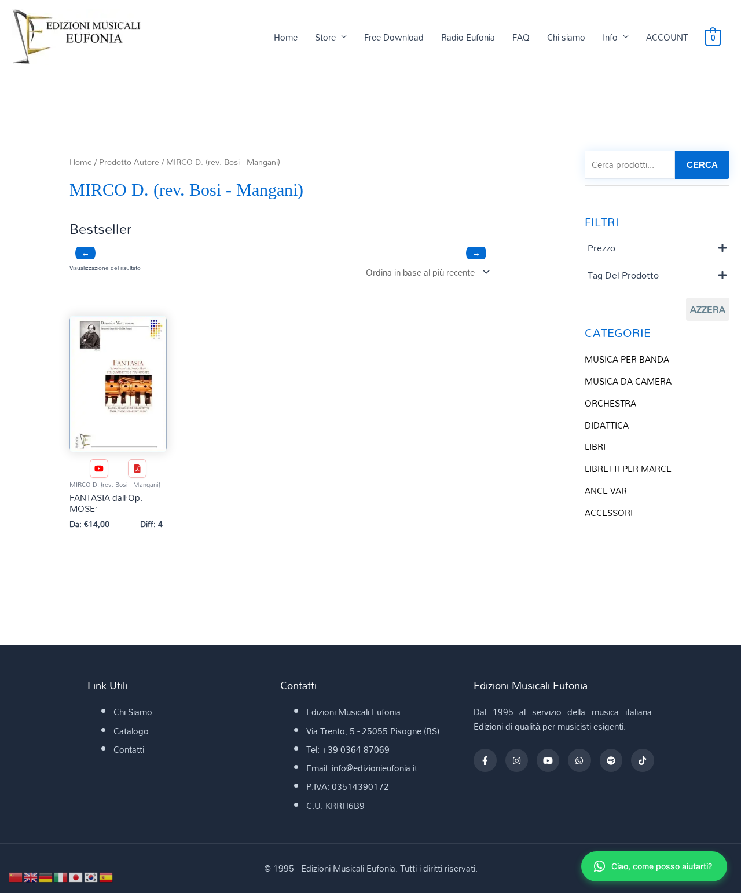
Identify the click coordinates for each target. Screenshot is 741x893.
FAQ (521, 37)
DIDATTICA (607, 425)
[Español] (106, 876)
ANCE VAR (606, 490)
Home (286, 37)
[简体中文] (16, 876)
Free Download (394, 37)
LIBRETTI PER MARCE (628, 468)
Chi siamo (566, 37)
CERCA (702, 165)
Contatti (128, 749)
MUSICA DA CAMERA (628, 381)
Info (610, 37)
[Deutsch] (46, 876)
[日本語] (76, 876)
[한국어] (91, 876)
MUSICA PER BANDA (627, 359)
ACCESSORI (609, 512)
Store (325, 37)
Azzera (707, 309)
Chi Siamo (132, 711)
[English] (31, 876)
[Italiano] (61, 876)
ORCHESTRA (610, 403)
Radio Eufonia (468, 37)
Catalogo (131, 731)
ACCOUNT (667, 37)
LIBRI (595, 446)
